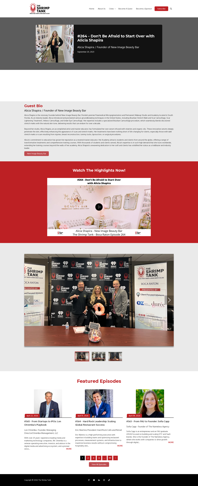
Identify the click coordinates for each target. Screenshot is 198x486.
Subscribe (161, 9)
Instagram (104, 480)
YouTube (94, 480)
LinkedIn (99, 480)
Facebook (89, 480)
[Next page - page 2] (115, 458)
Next (169, 300)
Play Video (99, 207)
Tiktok (109, 480)
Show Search (171, 8)
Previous (28, 300)
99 (110, 458)
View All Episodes (99, 464)
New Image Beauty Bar (36, 153)
